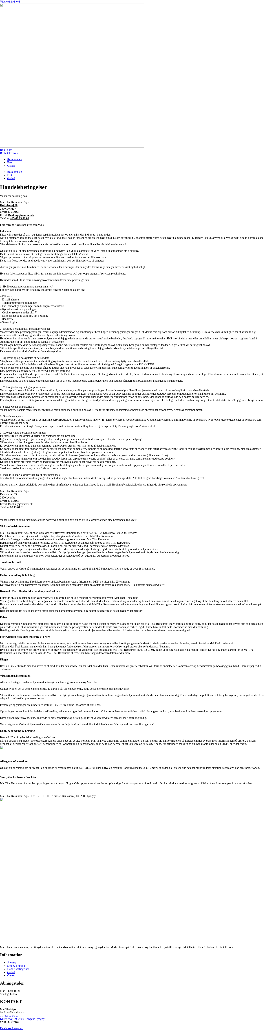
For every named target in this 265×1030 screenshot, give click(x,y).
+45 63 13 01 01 (19, 218)
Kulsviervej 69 (8, 205)
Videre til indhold (10, 1)
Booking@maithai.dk (21, 215)
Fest (9, 162)
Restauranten (14, 159)
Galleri (11, 165)
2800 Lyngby (8, 208)
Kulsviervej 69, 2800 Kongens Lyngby (22, 1018)
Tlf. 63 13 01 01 (9, 1015)
